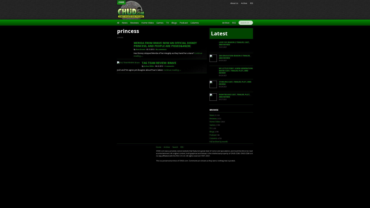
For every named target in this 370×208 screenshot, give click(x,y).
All (118, 22)
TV (167, 22)
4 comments (169, 66)
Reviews (134, 22)
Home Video (147, 22)
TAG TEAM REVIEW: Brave (159, 63)
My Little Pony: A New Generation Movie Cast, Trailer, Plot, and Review (236, 70)
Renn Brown (140, 49)
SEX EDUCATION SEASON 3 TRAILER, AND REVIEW (234, 56)
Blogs (174, 22)
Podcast (184, 22)
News (125, 22)
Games (159, 22)
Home (158, 147)
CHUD (121, 2)
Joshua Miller (149, 66)
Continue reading (172, 70)
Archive (244, 3)
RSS (251, 3)
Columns (194, 22)
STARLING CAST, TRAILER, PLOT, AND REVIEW (235, 83)
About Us (234, 3)
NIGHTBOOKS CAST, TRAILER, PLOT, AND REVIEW (234, 95)
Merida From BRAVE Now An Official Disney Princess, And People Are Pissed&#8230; (165, 44)
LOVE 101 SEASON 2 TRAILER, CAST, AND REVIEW (234, 43)
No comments (161, 49)
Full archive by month (219, 141)
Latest (219, 33)
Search (175, 147)
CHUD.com (135, 152)
